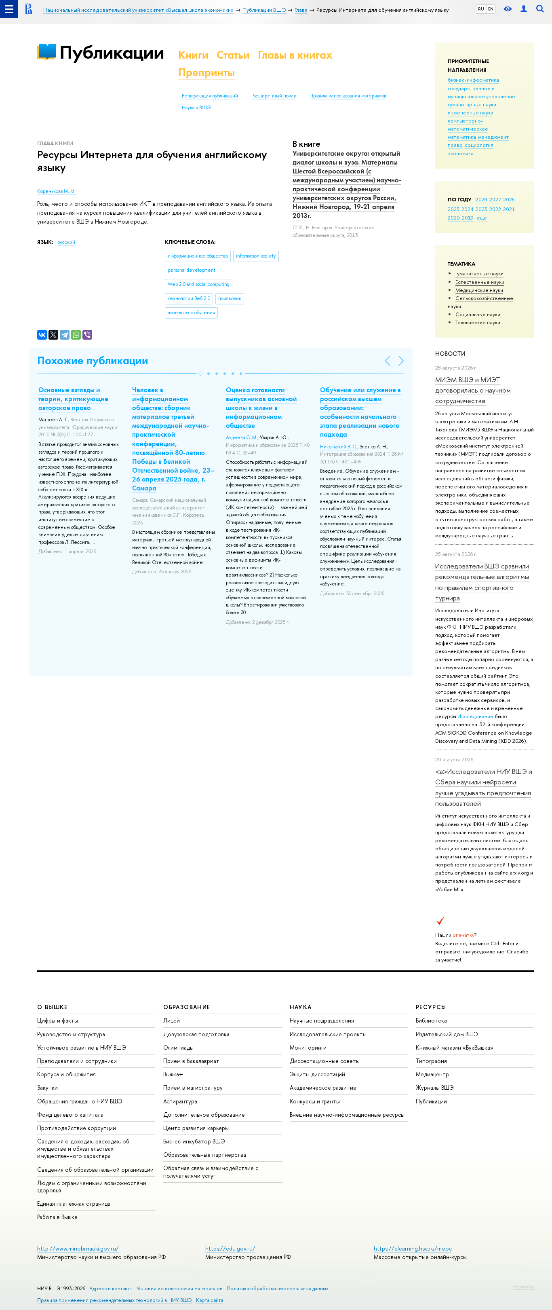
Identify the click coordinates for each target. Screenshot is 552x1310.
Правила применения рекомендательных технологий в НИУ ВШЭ (114, 1300)
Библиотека (431, 1020)
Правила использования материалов (348, 96)
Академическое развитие (323, 1087)
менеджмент (493, 136)
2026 (508, 199)
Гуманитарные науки (479, 273)
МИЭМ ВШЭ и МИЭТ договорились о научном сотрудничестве (473, 390)
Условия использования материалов (180, 1288)
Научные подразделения (322, 1020)
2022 (495, 209)
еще (482, 217)
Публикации (111, 52)
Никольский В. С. (338, 447)
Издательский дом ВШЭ (447, 1034)
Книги (193, 55)
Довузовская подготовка (196, 1034)
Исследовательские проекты (328, 1034)
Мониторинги (308, 1047)
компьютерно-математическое (468, 124)
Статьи (233, 55)
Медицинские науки (479, 290)
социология (479, 144)
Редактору (523, 1286)
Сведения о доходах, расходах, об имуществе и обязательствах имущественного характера (83, 1148)
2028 (481, 199)
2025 (453, 209)
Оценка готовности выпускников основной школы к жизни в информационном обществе (261, 407)
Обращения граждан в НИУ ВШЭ (79, 1101)
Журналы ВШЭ (435, 1087)
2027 (495, 199)
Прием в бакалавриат (191, 1061)
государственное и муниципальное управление (481, 92)
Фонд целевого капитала (70, 1114)
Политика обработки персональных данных (278, 1288)
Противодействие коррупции (76, 1128)
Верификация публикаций (210, 96)
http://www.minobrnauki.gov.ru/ (78, 1248)
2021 (509, 209)
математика (462, 136)
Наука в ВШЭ (196, 107)
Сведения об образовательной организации (95, 1169)
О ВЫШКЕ (52, 1007)
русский (66, 242)
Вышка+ (173, 1074)
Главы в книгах (295, 55)
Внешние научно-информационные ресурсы (347, 1114)
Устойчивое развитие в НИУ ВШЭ (81, 1047)
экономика (461, 153)
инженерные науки (470, 112)
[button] (200, 374)
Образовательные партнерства (204, 1154)
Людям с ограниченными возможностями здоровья (91, 1186)
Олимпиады (178, 1047)
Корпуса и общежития (66, 1074)
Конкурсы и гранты (315, 1101)
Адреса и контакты (111, 1288)
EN (490, 9)
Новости (450, 353)
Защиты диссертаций (317, 1074)
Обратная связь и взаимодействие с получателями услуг (210, 1171)
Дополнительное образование (204, 1114)
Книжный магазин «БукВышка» (454, 1047)
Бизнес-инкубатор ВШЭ (194, 1141)
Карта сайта (209, 1300)
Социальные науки (477, 314)
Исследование (475, 716)
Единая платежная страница (73, 1203)
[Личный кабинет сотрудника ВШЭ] (524, 9)
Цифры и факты (57, 1020)
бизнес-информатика (473, 79)
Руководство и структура (71, 1034)
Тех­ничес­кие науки (477, 322)
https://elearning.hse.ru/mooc (413, 1248)
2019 (468, 217)
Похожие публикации (92, 360)
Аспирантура (180, 1101)
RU (481, 9)
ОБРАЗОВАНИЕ (186, 1007)
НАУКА (301, 1007)
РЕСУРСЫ (431, 1007)
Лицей (171, 1020)
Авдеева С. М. (241, 437)
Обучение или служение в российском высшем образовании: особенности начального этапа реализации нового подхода (360, 412)
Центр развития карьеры (196, 1128)
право (455, 144)
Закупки (47, 1087)
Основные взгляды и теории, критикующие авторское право (73, 398)
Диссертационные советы (325, 1061)
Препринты (206, 72)
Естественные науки (479, 281)
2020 (454, 217)
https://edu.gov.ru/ (230, 1248)
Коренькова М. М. (56, 191)
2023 (481, 209)
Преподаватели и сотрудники (77, 1061)
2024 (467, 209)
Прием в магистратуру (193, 1087)
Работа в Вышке (57, 1217)
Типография (431, 1061)
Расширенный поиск (273, 96)
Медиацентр (432, 1074)
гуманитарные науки (472, 104)
